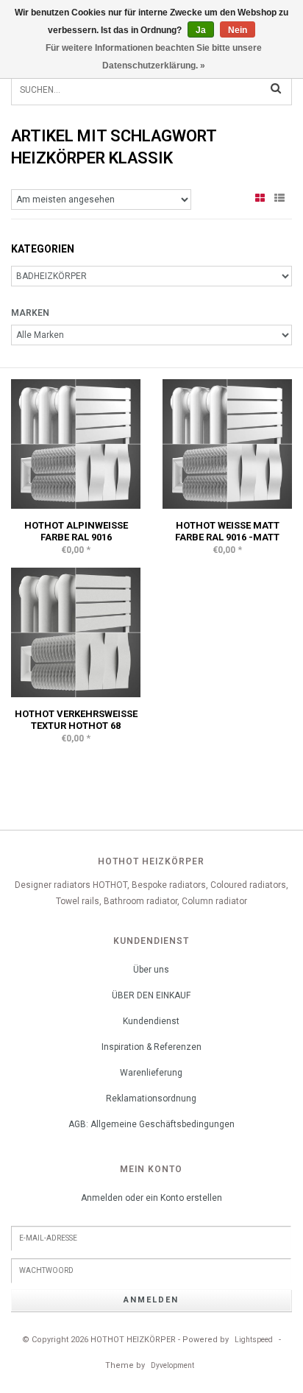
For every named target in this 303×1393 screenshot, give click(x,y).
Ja (201, 30)
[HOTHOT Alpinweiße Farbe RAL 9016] (75, 443)
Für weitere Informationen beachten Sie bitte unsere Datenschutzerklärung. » (154, 57)
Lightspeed (254, 1340)
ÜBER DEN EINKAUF (151, 995)
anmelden (151, 1300)
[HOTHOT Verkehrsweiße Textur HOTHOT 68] (75, 632)
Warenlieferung (151, 1073)
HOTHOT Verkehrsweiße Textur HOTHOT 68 (76, 719)
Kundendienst (151, 1021)
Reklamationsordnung (151, 1098)
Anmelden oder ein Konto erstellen (151, 1198)
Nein (237, 30)
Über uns (151, 969)
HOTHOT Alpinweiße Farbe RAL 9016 (76, 531)
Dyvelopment (172, 1365)
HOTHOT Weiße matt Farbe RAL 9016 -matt (227, 531)
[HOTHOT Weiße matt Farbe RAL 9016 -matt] (227, 443)
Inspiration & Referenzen (151, 1047)
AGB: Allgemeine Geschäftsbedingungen (151, 1124)
